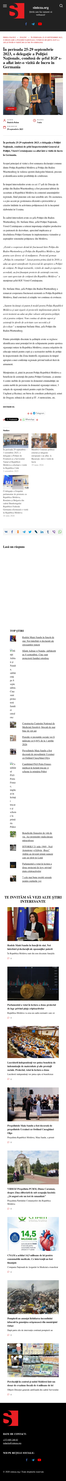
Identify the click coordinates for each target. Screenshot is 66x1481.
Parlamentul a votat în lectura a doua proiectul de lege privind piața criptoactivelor (37, 867)
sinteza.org (41, 7)
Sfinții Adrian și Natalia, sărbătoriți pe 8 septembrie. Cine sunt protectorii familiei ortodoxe (39, 654)
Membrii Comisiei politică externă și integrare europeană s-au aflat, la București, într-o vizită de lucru (42, 455)
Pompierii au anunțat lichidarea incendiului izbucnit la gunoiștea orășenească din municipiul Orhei (32, 1322)
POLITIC (11, 108)
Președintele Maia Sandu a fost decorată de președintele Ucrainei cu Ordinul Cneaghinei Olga (38, 754)
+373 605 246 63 (10, 1439)
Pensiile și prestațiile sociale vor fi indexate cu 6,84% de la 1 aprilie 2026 (38, 740)
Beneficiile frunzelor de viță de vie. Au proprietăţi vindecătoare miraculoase (37, 836)
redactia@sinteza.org (12, 1443)
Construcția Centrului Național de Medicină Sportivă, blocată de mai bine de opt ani (38, 727)
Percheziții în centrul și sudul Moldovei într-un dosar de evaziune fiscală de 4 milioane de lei (31, 1383)
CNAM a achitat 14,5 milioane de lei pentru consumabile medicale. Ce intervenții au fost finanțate (30, 1258)
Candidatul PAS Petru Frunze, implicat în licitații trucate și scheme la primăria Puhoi (37, 767)
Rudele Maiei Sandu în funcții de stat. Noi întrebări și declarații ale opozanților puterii (38, 641)
